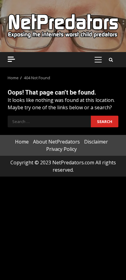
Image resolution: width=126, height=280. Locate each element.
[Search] (111, 59)
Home (22, 141)
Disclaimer (96, 141)
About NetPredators (56, 141)
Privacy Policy (61, 149)
